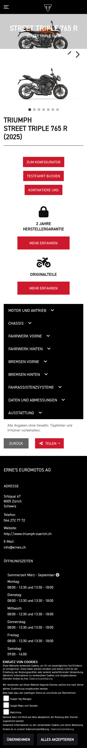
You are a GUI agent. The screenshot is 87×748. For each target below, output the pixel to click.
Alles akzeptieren (57, 739)
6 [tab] (53, 108)
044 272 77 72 (14, 520)
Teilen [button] (51, 443)
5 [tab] (48, 108)
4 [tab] (43, 108)
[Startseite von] (48, 7)
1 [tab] (29, 108)
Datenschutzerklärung (41, 678)
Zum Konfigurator (44, 162)
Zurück (16, 443)
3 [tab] (39, 108)
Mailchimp (15, 712)
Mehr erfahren (43, 243)
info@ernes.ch (15, 547)
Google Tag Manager (21, 699)
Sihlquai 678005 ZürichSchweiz (13, 501)
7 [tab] (57, 108)
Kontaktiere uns (43, 190)
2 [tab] (34, 108)
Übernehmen (18, 739)
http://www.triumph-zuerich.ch (28, 533)
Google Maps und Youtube (24, 705)
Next (77, 54)
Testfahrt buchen (43, 176)
